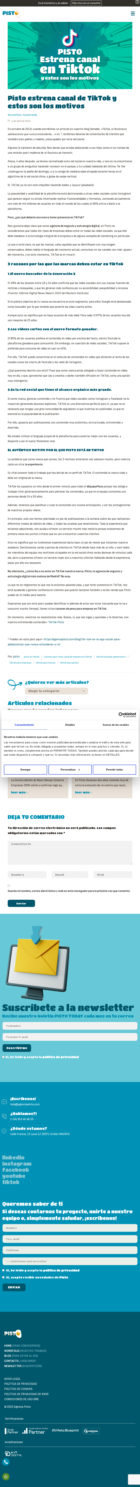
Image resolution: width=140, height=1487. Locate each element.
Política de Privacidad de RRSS (26, 1394)
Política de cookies (18, 1389)
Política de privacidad (20, 1384)
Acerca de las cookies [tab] (116, 724)
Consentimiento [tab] (24, 724)
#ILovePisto (15, 115)
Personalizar (68, 769)
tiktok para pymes (69, 662)
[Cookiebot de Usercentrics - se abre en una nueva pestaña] (121, 715)
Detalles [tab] (70, 724)
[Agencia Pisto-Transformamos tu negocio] (11, 13)
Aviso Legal (12, 1379)
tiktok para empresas (20, 662)
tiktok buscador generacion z (111, 656)
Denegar (25, 769)
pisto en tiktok (31, 656)
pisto (16, 656)
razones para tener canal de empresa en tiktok (68, 656)
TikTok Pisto (56, 622)
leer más (18, 792)
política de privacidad (61, 1057)
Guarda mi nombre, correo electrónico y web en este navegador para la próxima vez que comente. (69, 891)
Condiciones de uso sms (21, 1399)
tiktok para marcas (45, 662)
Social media (30, 115)
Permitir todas (114, 769)
